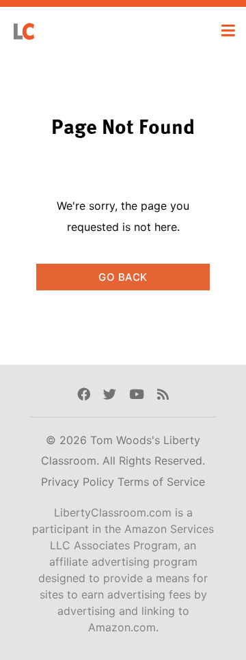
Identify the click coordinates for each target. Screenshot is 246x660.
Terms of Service (161, 482)
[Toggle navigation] (228, 30)
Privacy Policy (79, 482)
